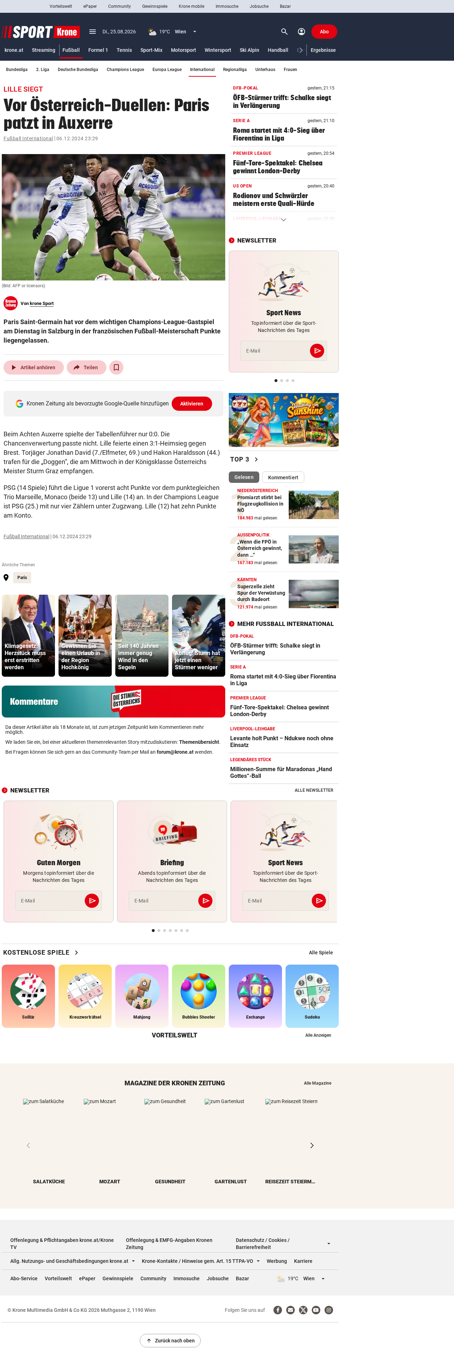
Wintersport (218, 50)
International (202, 69)
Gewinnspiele (154, 6)
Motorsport (183, 50)
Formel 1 (98, 50)
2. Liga (42, 69)
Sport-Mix (151, 50)
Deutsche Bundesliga (78, 69)
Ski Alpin (249, 50)
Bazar (285, 6)
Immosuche (227, 6)
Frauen (290, 69)
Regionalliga (235, 69)
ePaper (90, 6)
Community (119, 6)
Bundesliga (17, 69)
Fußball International (28, 138)
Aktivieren (192, 404)
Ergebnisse (323, 50)
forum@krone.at (175, 752)
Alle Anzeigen (318, 1035)
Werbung (277, 1261)
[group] (28, 636)
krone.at (14, 50)
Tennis (124, 50)
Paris (22, 577)
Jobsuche (259, 6)
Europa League (167, 69)
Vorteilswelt (61, 6)
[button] (301, 50)
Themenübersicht (199, 742)
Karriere (303, 1261)
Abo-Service (24, 1278)
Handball (278, 50)
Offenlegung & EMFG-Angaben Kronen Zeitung (169, 1243)
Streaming (43, 50)
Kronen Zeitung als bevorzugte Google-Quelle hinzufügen (115, 403)
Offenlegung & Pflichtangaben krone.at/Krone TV (62, 1243)
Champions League (125, 69)
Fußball (71, 50)
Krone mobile (191, 6)
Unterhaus (265, 69)
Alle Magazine (317, 1083)
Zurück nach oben (170, 1341)
